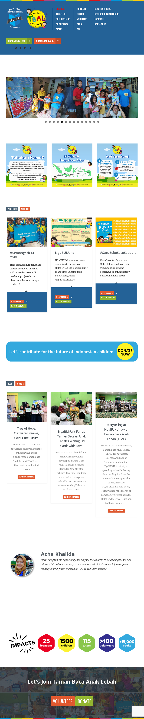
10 (82, 122)
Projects (81, 9)
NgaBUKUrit (64, 252)
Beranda (60, 9)
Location (99, 19)
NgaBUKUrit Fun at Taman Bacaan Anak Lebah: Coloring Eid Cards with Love (71, 438)
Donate (80, 14)
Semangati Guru (102, 9)
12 (90, 122)
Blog (79, 24)
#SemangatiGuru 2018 (23, 255)
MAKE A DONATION (16, 40)
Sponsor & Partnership (106, 14)
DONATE (84, 701)
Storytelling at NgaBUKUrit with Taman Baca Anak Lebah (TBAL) (116, 432)
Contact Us (100, 24)
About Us (61, 14)
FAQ (78, 29)
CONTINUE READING (26, 476)
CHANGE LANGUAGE (45, 40)
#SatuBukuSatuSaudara (116, 252)
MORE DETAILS (17, 301)
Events (59, 29)
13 (94, 122)
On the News (62, 24)
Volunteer (82, 19)
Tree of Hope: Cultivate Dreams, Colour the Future (26, 433)
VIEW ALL (25, 209)
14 (98, 122)
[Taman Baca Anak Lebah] (26, 18)
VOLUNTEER (63, 701)
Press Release (63, 19)
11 (86, 122)
